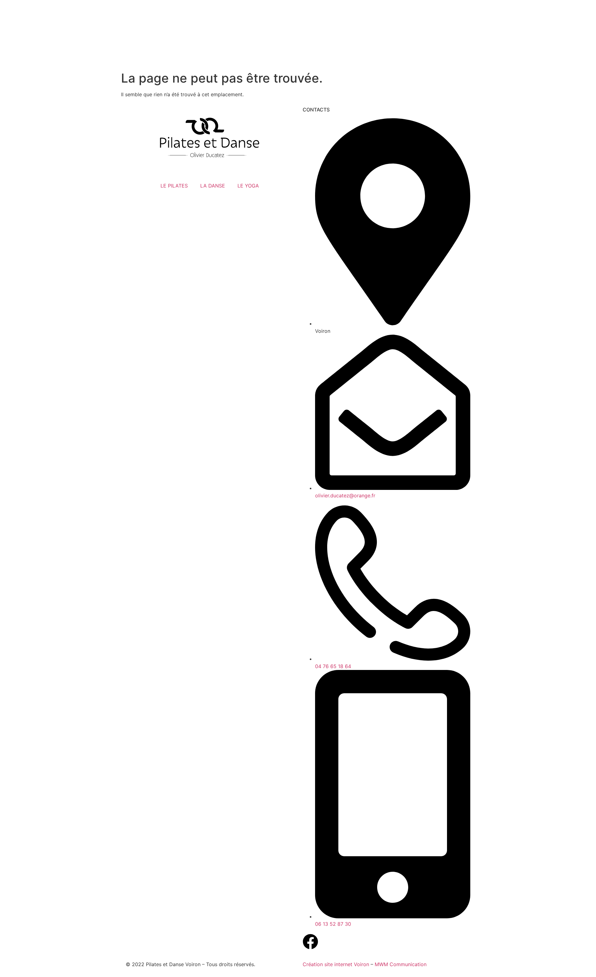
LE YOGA (248, 186)
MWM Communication (401, 964)
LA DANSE (212, 186)
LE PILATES (174, 186)
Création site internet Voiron (336, 964)
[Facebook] (310, 941)
